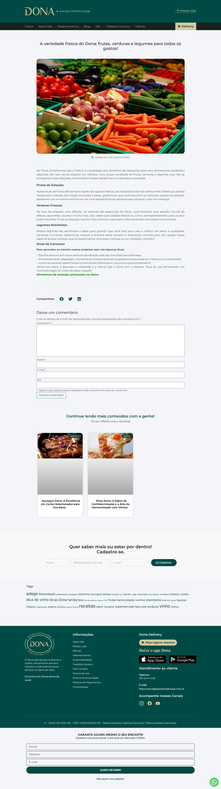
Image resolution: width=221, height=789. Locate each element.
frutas (112, 600)
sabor (99, 606)
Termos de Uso (81, 673)
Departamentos (68, 26)
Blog (87, 26)
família (72, 600)
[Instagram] (141, 703)
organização (41, 607)
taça (138, 606)
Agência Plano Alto (133, 723)
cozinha (184, 594)
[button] (61, 298)
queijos (69, 607)
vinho (164, 606)
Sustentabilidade (82, 659)
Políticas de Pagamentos (87, 682)
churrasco (153, 594)
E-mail (41, 370)
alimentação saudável (66, 594)
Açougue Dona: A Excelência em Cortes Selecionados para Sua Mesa (60, 504)
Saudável (109, 606)
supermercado (124, 606)
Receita (75, 607)
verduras (153, 606)
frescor (100, 600)
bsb (120, 595)
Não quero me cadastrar (110, 778)
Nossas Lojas (80, 646)
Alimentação (47, 594)
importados (153, 600)
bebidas (107, 594)
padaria (52, 606)
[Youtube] (157, 703)
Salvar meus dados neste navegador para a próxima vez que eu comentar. (83, 390)
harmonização (126, 600)
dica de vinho (37, 600)
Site (39, 380)
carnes (127, 594)
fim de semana (91, 600)
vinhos (175, 606)
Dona (63, 600)
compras (174, 594)
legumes (181, 600)
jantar (173, 600)
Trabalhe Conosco (118, 26)
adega (32, 593)
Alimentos (84, 594)
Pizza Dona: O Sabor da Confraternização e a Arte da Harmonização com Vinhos (110, 504)
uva (143, 606)
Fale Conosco (80, 668)
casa (134, 594)
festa (81, 600)
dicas (53, 600)
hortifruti (140, 600)
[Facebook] (149, 703)
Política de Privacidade (85, 677)
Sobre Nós (45, 26)
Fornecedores (80, 686)
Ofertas (140, 26)
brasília (115, 594)
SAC (98, 26)
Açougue (96, 594)
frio (105, 600)
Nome (41, 360)
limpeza (30, 606)
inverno (166, 600)
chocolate (142, 594)
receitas (87, 606)
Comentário (44, 323)
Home (29, 26)
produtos (61, 607)
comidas (164, 594)
